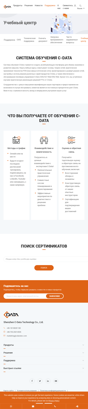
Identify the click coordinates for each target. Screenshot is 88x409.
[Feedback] (77, 406)
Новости (38, 5)
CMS (19, 39)
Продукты (17, 5)
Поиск (44, 267)
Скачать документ (43, 39)
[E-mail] (33, 406)
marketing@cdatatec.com (17, 336)
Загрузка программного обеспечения (56, 40)
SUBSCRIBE (54, 296)
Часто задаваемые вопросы (72, 40)
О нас (59, 6)
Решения (28, 5)
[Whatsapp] (11, 406)
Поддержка (50, 5)
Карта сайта (9, 390)
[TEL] (55, 406)
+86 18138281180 (14, 328)
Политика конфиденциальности (53, 390)
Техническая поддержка (30, 39)
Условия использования (27, 390)
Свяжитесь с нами (68, 6)
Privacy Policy (54, 401)
